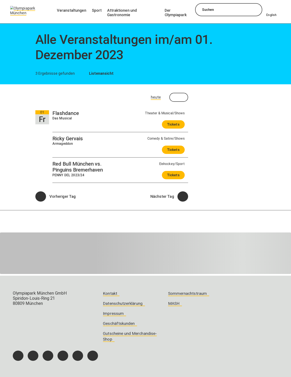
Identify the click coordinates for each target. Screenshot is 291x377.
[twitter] (63, 356)
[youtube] (92, 356)
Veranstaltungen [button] (71, 10)
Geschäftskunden (119, 323)
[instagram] (33, 356)
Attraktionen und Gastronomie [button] (122, 12)
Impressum (113, 313)
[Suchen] (255, 10)
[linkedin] (77, 356)
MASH (174, 303)
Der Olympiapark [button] (176, 12)
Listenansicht (100, 73)
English (271, 15)
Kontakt (110, 293)
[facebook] (18, 356)
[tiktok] (48, 356)
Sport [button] (97, 10)
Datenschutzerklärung (123, 303)
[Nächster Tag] (182, 196)
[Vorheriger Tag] (40, 196)
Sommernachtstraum (187, 293)
